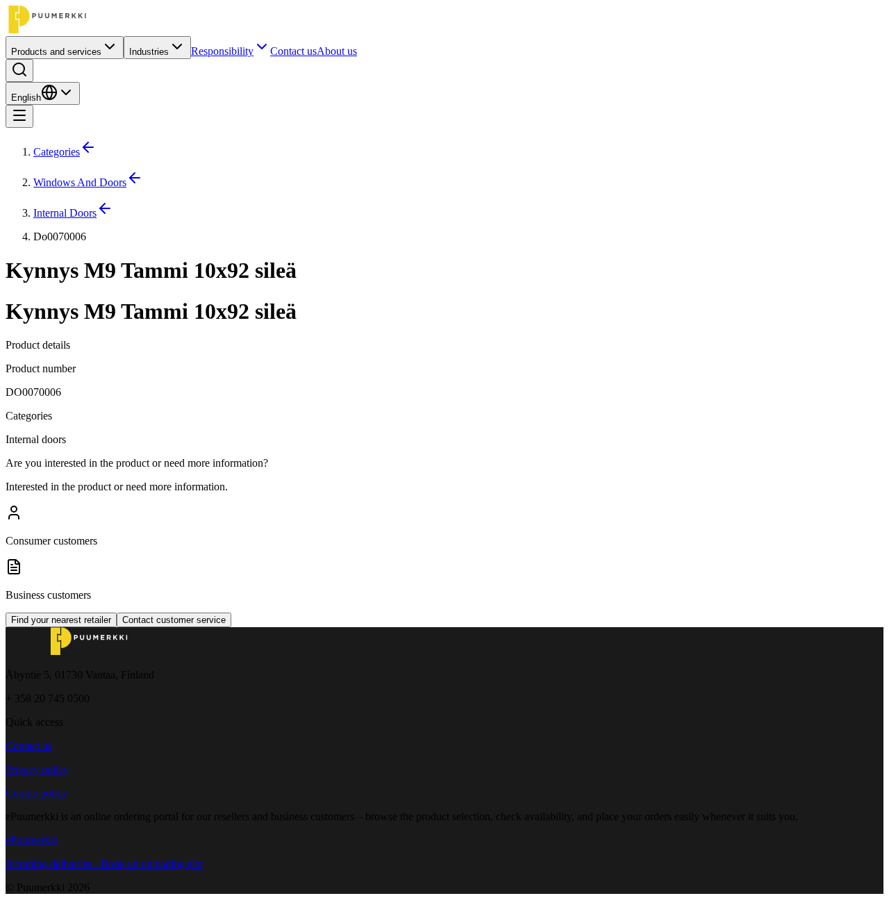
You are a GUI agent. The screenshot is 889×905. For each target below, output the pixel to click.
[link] (458, 237)
